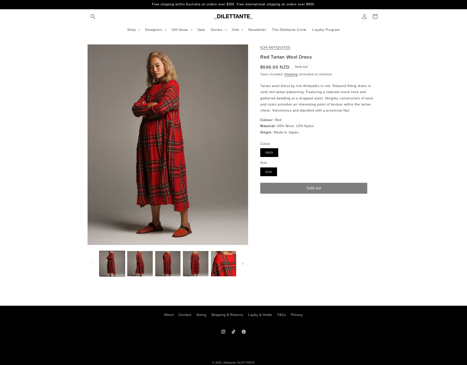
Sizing (201, 315)
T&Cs (281, 315)
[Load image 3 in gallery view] (167, 263)
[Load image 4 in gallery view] (195, 263)
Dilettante (230, 362)
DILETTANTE (246, 362)
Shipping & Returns (227, 315)
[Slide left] (93, 263)
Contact (185, 315)
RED (271, 153)
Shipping (291, 74)
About (169, 315)
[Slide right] (242, 263)
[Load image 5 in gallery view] (223, 263)
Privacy (297, 315)
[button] (93, 16)
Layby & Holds (260, 315)
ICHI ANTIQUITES (275, 47)
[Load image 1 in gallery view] (112, 263)
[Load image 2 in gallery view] (140, 263)
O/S (271, 172)
